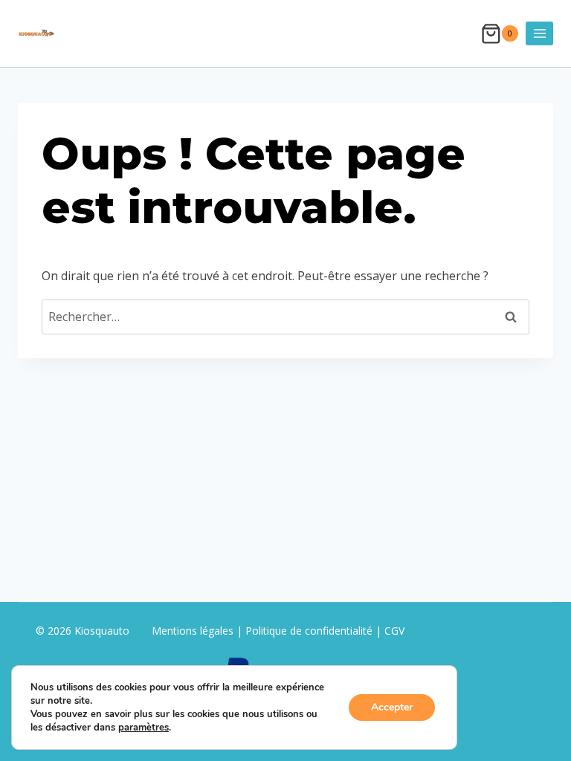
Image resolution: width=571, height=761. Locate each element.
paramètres (143, 727)
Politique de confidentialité (308, 631)
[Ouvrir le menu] (539, 33)
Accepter (392, 707)
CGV (394, 631)
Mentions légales (194, 631)
